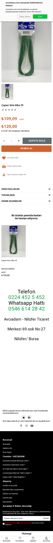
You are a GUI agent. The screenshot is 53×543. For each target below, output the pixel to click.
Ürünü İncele (18, 250)
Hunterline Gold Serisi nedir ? (14, 465)
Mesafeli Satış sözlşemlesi (13, 490)
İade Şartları (7, 502)
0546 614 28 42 (26, 309)
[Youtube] (32, 425)
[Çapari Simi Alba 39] (13, 241)
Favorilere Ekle (13, 250)
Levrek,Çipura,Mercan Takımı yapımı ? (17, 473)
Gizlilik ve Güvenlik (10, 486)
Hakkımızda (7, 448)
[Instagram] (26, 425)
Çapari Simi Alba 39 (9, 260)
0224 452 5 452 (26, 297)
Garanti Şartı (7, 498)
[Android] (29, 417)
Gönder (46, 518)
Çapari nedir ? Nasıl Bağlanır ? (14, 477)
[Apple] (23, 417)
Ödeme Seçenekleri (11, 201)
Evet (40, 16)
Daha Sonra (24, 16)
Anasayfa (6, 444)
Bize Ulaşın (7, 452)
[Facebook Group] (21, 425)
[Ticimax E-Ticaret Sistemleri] (26, 534)
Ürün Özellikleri (10, 189)
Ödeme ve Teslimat (10, 494)
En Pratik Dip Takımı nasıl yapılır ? (15, 469)
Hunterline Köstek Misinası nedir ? (16, 461)
